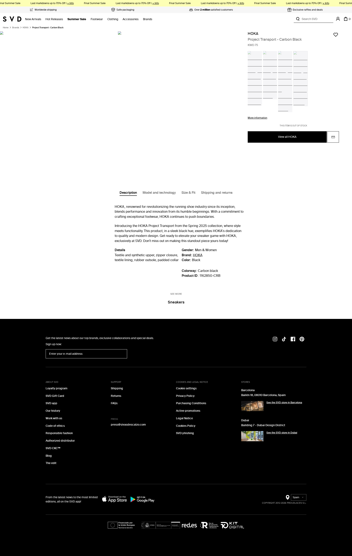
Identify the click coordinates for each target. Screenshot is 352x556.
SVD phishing (185, 433)
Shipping (117, 388)
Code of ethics (55, 426)
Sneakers (176, 302)
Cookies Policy (185, 426)
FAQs (114, 403)
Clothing (112, 19)
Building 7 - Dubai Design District (263, 425)
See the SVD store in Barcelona (284, 402)
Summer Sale (76, 19)
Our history (53, 411)
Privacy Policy (185, 396)
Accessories (131, 19)
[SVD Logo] (12, 18)
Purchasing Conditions (191, 403)
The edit (51, 463)
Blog (49, 455)
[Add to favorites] (335, 34)
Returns (116, 396)
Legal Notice (184, 418)
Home (6, 27)
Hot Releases (54, 19)
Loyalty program (56, 388)
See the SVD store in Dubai (281, 432)
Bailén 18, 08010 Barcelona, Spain (263, 395)
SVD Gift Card (55, 396)
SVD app (51, 403)
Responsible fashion (59, 433)
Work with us (54, 418)
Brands (147, 19)
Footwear (97, 19)
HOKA (26, 27)
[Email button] (333, 137)
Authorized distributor (60, 440)
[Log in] (338, 19)
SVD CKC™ (53, 448)
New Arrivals (33, 19)
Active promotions (188, 411)
